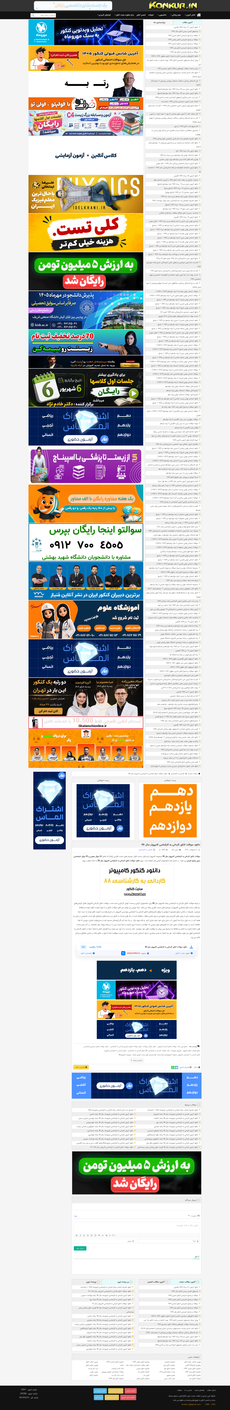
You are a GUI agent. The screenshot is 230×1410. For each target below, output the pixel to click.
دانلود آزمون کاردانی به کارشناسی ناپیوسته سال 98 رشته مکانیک (176, 1118)
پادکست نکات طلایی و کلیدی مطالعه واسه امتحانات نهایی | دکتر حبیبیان (173, 617)
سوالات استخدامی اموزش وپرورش (112, 1372)
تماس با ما (188, 1390)
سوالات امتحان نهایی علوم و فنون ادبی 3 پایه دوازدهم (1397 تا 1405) (173, 295)
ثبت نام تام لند (93, 1368)
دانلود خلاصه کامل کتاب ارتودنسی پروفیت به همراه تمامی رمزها (176, 431)
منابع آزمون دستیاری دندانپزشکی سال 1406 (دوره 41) (179, 312)
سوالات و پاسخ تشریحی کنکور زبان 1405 (183, 47)
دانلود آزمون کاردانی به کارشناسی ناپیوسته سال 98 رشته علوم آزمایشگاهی (172, 1134)
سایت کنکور (180, 953)
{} (110, 1235)
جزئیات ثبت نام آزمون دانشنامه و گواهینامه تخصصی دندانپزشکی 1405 (173, 530)
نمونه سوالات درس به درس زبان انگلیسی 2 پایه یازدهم (179, 423)
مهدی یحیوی (171, 1375)
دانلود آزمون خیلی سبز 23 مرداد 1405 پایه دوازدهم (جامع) (177, 93)
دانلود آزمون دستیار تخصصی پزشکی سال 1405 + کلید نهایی (177, 163)
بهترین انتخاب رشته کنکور (192, 1362)
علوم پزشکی (176, 14)
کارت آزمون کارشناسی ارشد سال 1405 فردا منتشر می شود (178, 605)
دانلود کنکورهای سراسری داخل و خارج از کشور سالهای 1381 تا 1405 (174, 56)
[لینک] (106, 1235)
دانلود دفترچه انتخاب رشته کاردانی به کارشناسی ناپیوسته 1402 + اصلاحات (172, 1110)
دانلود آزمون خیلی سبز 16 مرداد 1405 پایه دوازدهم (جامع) (177, 184)
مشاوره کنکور (94, 1375)
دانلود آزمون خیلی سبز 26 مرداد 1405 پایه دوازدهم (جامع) (177, 89)
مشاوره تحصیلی (170, 1362)
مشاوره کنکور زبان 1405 (193, 1372)
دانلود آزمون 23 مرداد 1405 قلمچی (186, 175)
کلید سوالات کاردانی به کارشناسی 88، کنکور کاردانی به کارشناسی (148, 1050)
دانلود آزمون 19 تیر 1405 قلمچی (186, 621)
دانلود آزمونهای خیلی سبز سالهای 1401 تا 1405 (182, 663)
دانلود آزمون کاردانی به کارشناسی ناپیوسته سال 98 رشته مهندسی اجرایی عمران (106, 1118)
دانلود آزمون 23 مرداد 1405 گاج (187, 151)
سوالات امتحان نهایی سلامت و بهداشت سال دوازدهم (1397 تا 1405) (174, 361)
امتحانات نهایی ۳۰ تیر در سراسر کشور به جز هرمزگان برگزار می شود (174, 436)
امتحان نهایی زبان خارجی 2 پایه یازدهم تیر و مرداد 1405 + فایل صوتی (173, 221)
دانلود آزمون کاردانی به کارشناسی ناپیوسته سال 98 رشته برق (177, 1122)
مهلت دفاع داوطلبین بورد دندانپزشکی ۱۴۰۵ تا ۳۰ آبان (179, 687)
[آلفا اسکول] (85, 155)
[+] (113, 1235)
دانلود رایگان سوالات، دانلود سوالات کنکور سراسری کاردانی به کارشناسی (133, 1046)
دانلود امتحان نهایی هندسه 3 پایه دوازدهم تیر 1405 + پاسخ (177, 242)
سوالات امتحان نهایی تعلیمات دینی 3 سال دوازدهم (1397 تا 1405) (175, 613)
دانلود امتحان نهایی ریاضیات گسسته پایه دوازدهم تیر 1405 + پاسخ (174, 365)
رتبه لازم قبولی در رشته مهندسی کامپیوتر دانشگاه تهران (179, 638)
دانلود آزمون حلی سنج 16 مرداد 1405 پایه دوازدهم (180, 208)
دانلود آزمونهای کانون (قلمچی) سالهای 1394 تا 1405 (180, 658)
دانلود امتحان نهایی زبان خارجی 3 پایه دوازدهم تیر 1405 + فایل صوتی (173, 332)
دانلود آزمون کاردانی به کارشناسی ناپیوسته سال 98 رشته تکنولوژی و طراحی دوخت (104, 1126)
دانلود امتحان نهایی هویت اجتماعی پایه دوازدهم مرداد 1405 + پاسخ (174, 229)
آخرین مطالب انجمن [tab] (156, 1281)
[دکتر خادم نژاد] (85, 388)
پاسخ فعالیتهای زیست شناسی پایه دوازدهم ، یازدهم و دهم (177, 704)
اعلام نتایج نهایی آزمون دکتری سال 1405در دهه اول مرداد (178, 481)
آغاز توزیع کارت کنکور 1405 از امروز (186, 126)
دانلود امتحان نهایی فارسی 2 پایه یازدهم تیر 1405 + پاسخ (178, 559)
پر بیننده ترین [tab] (123, 1281)
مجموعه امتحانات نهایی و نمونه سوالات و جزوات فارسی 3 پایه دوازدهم (173, 568)
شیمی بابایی (94, 1372)
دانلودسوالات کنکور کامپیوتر (191, 1050)
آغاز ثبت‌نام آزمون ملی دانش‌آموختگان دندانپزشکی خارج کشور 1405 (174, 270)
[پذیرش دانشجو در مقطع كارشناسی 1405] (85, 310)
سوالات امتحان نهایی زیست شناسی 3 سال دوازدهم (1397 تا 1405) (174, 489)
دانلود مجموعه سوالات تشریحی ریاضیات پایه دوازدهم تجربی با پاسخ (174, 745)
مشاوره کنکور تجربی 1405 (192, 1368)
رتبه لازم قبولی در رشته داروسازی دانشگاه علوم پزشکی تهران (177, 642)
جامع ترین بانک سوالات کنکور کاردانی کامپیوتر (172, 1046)
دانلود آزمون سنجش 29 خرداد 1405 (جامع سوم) (181, 708)
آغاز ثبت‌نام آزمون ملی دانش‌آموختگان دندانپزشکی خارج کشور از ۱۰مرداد (173, 679)
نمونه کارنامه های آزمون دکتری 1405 (185, 440)
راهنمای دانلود (86, 953)
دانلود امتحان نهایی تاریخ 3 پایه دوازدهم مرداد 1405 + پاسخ (177, 308)
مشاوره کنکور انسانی (194, 1375)
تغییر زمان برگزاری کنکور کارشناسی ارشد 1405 (182, 762)
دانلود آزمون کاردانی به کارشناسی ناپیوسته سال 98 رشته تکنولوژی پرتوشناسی (171, 1139)
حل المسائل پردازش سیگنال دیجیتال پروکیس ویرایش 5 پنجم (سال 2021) (172, 1332)
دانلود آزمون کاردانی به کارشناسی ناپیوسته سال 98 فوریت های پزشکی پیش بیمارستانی (167, 1147)
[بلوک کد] (103, 1235)
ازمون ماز (146, 1375)
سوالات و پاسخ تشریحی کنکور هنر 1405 (184, 52)
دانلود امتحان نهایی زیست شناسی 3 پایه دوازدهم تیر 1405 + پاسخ (174, 398)
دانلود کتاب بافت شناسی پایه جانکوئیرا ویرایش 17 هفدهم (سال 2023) (173, 737)
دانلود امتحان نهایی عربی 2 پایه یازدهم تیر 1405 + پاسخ (178, 353)
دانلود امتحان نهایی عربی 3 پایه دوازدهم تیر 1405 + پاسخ (178, 237)
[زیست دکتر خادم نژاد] (85, 123)
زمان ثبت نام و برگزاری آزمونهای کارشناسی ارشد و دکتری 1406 (176, 97)
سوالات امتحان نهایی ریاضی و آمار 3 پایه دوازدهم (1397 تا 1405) (175, 497)
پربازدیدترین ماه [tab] (159, 22)
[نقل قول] (99, 1235)
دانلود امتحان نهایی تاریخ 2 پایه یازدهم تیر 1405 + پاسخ (178, 452)
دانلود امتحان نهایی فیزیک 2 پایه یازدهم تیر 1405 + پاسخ (178, 324)
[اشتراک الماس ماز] (85, 426)
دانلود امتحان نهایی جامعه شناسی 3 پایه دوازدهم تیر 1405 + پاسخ (175, 328)
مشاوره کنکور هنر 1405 (116, 1378)
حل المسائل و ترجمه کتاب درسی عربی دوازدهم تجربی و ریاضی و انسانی (173, 464)
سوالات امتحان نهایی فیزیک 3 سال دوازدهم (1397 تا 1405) (177, 378)
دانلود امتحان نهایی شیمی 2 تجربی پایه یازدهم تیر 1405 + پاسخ (175, 320)
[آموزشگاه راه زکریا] (85, 361)
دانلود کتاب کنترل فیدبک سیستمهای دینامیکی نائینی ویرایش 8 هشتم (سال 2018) (169, 1328)
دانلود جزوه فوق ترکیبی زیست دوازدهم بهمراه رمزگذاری (179, 551)
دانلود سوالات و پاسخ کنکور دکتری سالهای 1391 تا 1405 (178, 671)
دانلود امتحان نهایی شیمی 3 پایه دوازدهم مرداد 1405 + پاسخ (176, 303)
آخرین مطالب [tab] (187, 22)
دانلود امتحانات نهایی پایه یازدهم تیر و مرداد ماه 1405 (179, 196)
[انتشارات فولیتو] (85, 271)
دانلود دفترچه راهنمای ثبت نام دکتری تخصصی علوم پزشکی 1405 (175, 138)
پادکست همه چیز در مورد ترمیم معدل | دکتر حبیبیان (179, 700)
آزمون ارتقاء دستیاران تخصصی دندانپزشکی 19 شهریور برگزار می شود (174, 609)
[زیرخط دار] (84, 1235)
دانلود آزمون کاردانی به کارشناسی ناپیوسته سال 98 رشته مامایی (111, 1114)
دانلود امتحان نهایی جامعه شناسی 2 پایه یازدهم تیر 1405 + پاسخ (175, 357)
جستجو (33, 15)
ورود (76, 1215)
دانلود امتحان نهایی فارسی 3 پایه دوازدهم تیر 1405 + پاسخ (177, 555)
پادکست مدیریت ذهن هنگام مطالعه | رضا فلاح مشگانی (178, 213)
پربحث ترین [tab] (91, 1281)
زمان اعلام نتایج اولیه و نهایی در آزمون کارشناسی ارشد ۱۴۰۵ (177, 526)
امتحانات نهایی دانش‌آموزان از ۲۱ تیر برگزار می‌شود (180, 758)
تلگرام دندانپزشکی (115, 1390)
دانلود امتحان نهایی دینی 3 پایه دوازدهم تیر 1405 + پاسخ (178, 576)
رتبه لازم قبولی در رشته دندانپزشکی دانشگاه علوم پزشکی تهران (176, 630)
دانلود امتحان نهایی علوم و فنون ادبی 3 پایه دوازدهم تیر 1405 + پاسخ (173, 246)
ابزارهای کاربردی (105, 14)
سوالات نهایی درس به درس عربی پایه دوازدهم (182, 473)
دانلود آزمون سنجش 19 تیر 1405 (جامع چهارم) (181, 192)
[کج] (80, 1235)
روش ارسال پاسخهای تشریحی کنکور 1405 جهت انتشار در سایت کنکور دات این (171, 1320)
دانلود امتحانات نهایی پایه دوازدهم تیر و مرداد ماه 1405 (179, 155)
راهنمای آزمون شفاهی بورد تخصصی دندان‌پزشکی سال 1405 (176, 444)
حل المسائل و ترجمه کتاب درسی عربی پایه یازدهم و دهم (178, 469)
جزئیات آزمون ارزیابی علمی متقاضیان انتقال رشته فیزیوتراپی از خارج (174, 683)
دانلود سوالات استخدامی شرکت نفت (137, 1365)
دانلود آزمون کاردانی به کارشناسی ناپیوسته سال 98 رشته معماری (176, 1126)
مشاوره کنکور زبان (169, 1365)
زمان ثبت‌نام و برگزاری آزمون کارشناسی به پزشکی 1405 (178, 502)
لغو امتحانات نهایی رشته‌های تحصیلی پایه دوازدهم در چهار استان (175, 535)
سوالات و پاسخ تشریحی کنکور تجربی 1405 (183, 35)
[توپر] (77, 1235)
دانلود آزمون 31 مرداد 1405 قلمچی (186, 27)
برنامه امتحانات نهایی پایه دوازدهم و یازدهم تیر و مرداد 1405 (177, 625)
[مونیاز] (85, 581)
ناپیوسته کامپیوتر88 (125, 1055)
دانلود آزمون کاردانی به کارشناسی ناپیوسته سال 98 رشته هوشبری (110, 1134)
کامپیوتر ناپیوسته (176, 1050)
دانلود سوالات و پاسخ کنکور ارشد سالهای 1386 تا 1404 (179, 572)
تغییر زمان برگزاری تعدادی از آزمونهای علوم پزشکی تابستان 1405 (175, 729)
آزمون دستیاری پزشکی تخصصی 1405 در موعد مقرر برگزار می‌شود (175, 485)
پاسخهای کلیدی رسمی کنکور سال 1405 (184, 31)
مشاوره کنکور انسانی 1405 (115, 1362)
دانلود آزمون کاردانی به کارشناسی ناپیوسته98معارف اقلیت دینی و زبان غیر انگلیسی (105, 1143)
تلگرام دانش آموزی (128, 1397)
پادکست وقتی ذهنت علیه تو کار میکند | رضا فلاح (181, 741)
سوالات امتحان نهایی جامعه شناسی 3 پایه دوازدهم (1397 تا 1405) (175, 369)
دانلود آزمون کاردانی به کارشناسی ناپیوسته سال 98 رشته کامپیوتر (175, 1114)
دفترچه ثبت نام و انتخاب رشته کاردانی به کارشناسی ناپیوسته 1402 (110, 1110)
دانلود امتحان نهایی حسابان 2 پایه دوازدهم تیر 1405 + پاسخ (177, 514)
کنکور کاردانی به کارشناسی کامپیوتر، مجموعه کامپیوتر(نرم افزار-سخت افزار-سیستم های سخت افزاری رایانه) (166, 1055)
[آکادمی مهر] (85, 749)
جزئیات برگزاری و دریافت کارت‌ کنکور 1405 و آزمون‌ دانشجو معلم (176, 180)
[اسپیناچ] (85, 465)
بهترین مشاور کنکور (92, 1365)
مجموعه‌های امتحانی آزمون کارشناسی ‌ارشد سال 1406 (179, 720)
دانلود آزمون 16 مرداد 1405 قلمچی (186, 217)
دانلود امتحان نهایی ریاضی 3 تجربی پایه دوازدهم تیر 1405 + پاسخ (175, 448)
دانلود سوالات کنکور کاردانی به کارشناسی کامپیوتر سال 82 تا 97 (111, 1147)
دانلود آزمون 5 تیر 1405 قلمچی (187, 691)
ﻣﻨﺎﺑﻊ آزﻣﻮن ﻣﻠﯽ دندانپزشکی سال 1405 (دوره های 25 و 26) (177, 258)
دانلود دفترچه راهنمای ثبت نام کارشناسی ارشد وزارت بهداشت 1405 (175, 200)
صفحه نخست (192, 773)
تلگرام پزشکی (130, 1390)
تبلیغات (151, 14)
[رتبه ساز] (85, 84)
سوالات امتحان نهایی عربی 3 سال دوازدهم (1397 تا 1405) (177, 456)
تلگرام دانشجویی (112, 1397)
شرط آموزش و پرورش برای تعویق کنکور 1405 (182, 477)
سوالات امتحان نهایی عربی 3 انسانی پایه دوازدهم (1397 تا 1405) (175, 460)
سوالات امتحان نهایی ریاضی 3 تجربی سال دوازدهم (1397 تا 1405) (174, 539)
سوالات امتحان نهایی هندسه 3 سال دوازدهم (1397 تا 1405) (177, 291)
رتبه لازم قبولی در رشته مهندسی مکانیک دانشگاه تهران (179, 634)
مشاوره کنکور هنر (169, 1368)
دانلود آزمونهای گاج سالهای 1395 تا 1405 (184, 667)
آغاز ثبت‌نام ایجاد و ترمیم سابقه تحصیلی (184, 696)
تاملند (122, 1365)
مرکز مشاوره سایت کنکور (125, 14)
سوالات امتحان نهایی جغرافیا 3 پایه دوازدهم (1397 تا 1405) (177, 547)
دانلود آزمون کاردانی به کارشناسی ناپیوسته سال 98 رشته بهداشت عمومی (108, 1139)
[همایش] (85, 697)
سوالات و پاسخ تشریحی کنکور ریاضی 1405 (183, 39)
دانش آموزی (190, 14)
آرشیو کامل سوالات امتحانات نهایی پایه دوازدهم (181, 386)
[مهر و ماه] (85, 32)
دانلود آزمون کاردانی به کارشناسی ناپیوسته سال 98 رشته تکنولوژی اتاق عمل (172, 1143)
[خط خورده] (88, 1235)
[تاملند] (136, 1010)
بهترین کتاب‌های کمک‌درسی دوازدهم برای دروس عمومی (178, 159)
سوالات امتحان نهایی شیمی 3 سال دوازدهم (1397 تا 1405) (177, 345)
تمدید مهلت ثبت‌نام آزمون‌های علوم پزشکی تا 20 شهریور (178, 316)
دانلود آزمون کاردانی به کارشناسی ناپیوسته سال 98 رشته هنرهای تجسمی (172, 1130)
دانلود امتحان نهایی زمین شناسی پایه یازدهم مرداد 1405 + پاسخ (175, 250)
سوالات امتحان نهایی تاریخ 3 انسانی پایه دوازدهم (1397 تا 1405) (175, 349)
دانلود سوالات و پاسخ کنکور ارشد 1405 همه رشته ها (180, 407)
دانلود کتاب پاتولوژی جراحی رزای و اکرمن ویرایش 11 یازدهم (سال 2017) (173, 588)
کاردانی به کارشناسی (177, 773)
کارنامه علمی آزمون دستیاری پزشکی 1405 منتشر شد (179, 101)
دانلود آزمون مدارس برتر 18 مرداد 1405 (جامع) (181, 204)
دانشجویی (163, 14)
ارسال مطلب (211, 1390)
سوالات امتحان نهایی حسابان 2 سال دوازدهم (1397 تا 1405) (176, 543)
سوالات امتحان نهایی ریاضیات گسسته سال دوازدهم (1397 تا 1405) (174, 493)
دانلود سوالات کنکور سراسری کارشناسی (96, 1046)
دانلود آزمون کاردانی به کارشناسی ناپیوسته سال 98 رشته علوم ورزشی (109, 1122)
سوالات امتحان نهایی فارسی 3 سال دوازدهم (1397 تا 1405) (177, 564)
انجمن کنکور (141, 14)
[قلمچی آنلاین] (85, 722)
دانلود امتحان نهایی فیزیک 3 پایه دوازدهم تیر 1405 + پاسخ (177, 299)
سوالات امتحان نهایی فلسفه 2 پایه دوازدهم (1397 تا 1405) (177, 382)
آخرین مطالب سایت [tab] (187, 1281)
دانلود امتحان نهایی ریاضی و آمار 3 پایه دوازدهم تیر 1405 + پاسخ (175, 403)
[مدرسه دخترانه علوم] (85, 619)
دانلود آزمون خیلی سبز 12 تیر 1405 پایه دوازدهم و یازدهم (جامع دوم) (174, 646)
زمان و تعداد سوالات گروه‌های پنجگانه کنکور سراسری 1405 (177, 68)
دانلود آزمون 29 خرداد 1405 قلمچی (186, 725)
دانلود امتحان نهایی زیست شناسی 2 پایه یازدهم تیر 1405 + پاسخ (175, 225)
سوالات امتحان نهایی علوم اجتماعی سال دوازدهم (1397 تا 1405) (175, 374)
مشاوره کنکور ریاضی (142, 1378)
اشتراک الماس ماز (143, 1372)
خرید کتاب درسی (169, 1378)
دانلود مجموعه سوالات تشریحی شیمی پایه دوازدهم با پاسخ (177, 733)
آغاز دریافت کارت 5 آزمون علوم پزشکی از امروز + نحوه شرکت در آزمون (174, 114)
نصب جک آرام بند (118, 1375)
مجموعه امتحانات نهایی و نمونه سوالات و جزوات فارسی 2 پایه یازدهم (174, 584)
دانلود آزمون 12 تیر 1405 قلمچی (186, 650)
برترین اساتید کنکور (92, 1362)
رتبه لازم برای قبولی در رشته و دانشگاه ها (184, 654)
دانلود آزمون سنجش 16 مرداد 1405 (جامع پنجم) (181, 188)
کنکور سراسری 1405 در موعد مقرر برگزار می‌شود (181, 522)
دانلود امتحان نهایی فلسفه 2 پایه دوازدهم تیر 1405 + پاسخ (177, 336)
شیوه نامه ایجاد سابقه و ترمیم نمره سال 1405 (182, 580)
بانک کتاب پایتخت (118, 1368)
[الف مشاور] (85, 504)
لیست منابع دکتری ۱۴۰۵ (167, 1372)
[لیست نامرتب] (95, 1235)
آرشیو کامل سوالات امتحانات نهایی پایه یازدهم (182, 390)
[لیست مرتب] (91, 1235)
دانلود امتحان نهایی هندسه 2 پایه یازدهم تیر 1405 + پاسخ (177, 233)
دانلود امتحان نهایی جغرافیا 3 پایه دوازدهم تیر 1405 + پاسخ (177, 518)
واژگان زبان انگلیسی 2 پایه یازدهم (186, 427)
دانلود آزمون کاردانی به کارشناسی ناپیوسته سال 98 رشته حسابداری (110, 1130)
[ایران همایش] (85, 542)
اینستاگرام (98, 1397)
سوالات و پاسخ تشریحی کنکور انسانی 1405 (183, 43)
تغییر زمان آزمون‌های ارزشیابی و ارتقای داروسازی (181, 675)
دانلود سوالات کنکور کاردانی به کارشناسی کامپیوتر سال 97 (111, 1303)
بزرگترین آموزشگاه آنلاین (193, 1365)
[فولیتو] (85, 103)
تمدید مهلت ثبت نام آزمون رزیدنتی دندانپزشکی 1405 (179, 749)
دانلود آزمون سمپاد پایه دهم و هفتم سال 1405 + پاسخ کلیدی (176, 716)
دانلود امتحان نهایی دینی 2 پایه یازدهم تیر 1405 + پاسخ (178, 341)
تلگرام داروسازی (100, 1390)
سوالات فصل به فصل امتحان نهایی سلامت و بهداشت (179, 753)
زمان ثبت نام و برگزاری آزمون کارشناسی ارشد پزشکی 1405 (177, 601)
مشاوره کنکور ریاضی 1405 (140, 1362)
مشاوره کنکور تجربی (142, 1368)
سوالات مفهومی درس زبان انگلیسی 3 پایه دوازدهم (180, 419)
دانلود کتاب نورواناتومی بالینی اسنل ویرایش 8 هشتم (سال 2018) (175, 712)
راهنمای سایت (199, 1390)
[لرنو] (85, 233)
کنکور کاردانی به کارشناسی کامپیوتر (115, 1050)
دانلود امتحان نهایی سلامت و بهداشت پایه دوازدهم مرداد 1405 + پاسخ (173, 254)
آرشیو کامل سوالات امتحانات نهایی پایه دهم (183, 394)
